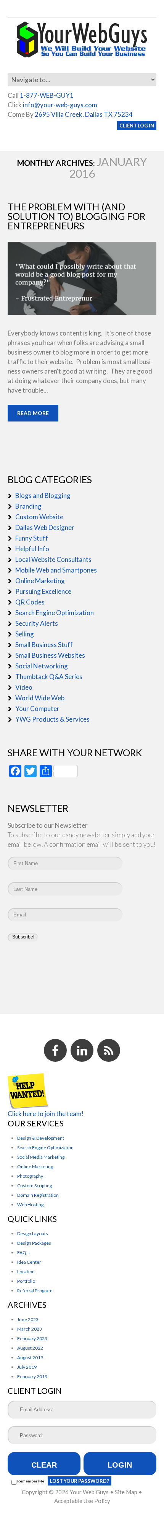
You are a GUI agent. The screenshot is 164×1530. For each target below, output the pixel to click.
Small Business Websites (50, 655)
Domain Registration (38, 1195)
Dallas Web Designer (44, 527)
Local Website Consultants (53, 559)
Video (23, 687)
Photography (30, 1176)
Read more (33, 413)
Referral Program (35, 1290)
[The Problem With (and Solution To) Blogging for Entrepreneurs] (82, 278)
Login (120, 1465)
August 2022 (30, 1348)
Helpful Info (32, 549)
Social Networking (41, 666)
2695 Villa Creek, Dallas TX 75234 (84, 114)
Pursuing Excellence (43, 591)
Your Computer (37, 709)
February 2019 (32, 1376)
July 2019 (27, 1367)
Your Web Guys (89, 1492)
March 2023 (29, 1329)
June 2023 (28, 1319)
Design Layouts (32, 1233)
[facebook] (55, 1050)
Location (26, 1271)
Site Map (126, 1492)
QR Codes (30, 602)
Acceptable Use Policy (82, 1500)
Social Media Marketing (40, 1157)
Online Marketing (40, 581)
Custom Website (39, 517)
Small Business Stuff (44, 645)
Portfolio (26, 1281)
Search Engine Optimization (54, 613)
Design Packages (34, 1243)
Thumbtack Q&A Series (48, 677)
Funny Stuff (31, 538)
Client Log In (136, 125)
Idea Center (29, 1262)
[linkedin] (82, 1050)
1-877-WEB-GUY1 (47, 95)
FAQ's (23, 1252)
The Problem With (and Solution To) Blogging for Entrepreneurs (76, 216)
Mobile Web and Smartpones (56, 570)
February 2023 (32, 1338)
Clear (44, 1465)
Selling (24, 634)
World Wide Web (39, 698)
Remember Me (30, 1481)
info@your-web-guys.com (60, 105)
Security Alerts (36, 623)
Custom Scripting (34, 1185)
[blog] (108, 1050)
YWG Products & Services (52, 719)
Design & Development (40, 1138)
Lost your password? (79, 1481)
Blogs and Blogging (43, 495)
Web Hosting (30, 1204)
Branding (28, 506)
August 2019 (30, 1357)
